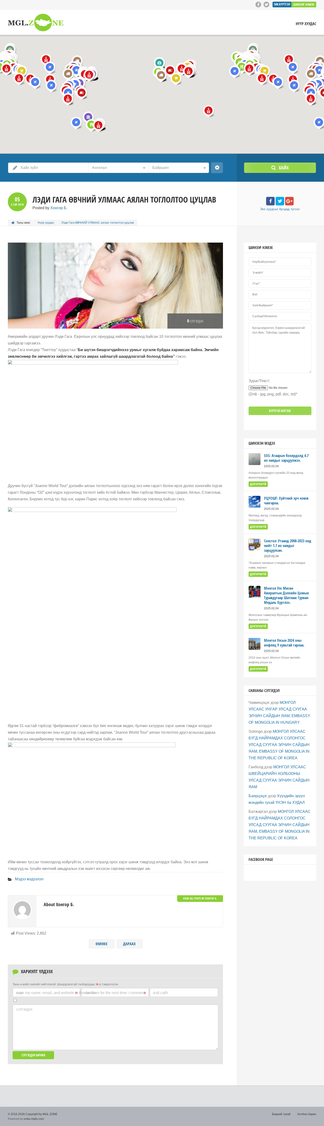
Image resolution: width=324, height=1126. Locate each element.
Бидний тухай (281, 1114)
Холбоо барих (306, 1114)
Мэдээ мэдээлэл (29, 879)
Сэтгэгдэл (24, 1009)
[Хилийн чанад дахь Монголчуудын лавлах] (35, 23)
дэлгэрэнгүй (258, 484)
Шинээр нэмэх (303, 4)
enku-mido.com (34, 1119)
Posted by (49, 208)
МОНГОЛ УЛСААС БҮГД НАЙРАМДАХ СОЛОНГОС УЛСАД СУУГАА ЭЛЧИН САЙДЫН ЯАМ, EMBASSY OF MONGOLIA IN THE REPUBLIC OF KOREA (279, 744)
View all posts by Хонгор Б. (200, 898)
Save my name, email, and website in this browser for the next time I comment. (81, 993)
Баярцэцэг (258, 796)
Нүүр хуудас (306, 23)
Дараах (129, 943)
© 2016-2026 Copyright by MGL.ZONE (32, 1114)
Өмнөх (101, 943)
